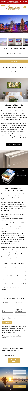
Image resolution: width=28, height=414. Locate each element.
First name (5, 302)
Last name (18, 302)
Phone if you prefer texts (18, 310)
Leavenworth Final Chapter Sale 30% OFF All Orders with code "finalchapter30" (14, 2)
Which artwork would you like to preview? (12, 336)
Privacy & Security (6, 389)
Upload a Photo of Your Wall (9, 319)
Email (4, 311)
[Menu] (3, 6)
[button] (24, 6)
